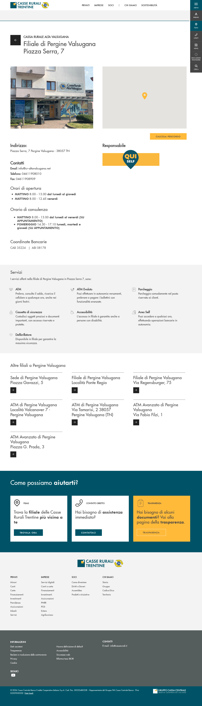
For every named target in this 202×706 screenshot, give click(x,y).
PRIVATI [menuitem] (86, 5)
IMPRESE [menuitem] (99, 5)
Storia (105, 582)
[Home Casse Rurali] (29, 5)
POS (43, 606)
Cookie (13, 662)
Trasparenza (16, 650)
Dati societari (16, 646)
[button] (196, 5)
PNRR (43, 602)
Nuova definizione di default (69, 646)
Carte (12, 590)
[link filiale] (13, 390)
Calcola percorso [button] (168, 136)
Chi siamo (107, 576)
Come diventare (79, 582)
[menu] (120, 5)
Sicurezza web (63, 654)
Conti (12, 586)
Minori (13, 582)
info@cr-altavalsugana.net (34, 168)
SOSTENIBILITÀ (149, 5)
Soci (74, 576)
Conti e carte (47, 586)
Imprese (45, 576)
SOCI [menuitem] (111, 5)
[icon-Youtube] (13, 675)
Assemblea (77, 590)
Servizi (13, 614)
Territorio (106, 594)
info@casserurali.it (118, 645)
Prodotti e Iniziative (80, 594)
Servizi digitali (47, 582)
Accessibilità (62, 650)
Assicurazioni (16, 606)
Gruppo (106, 586)
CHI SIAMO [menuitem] (131, 5)
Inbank (13, 610)
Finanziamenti (17, 594)
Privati (13, 576)
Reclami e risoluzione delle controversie (31, 654)
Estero (44, 610)
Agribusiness (47, 614)
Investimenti (15, 598)
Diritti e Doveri (78, 586)
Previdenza (15, 602)
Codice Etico (108, 590)
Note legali (29, 693)
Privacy (13, 658)
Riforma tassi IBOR (76, 658)
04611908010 (31, 174)
